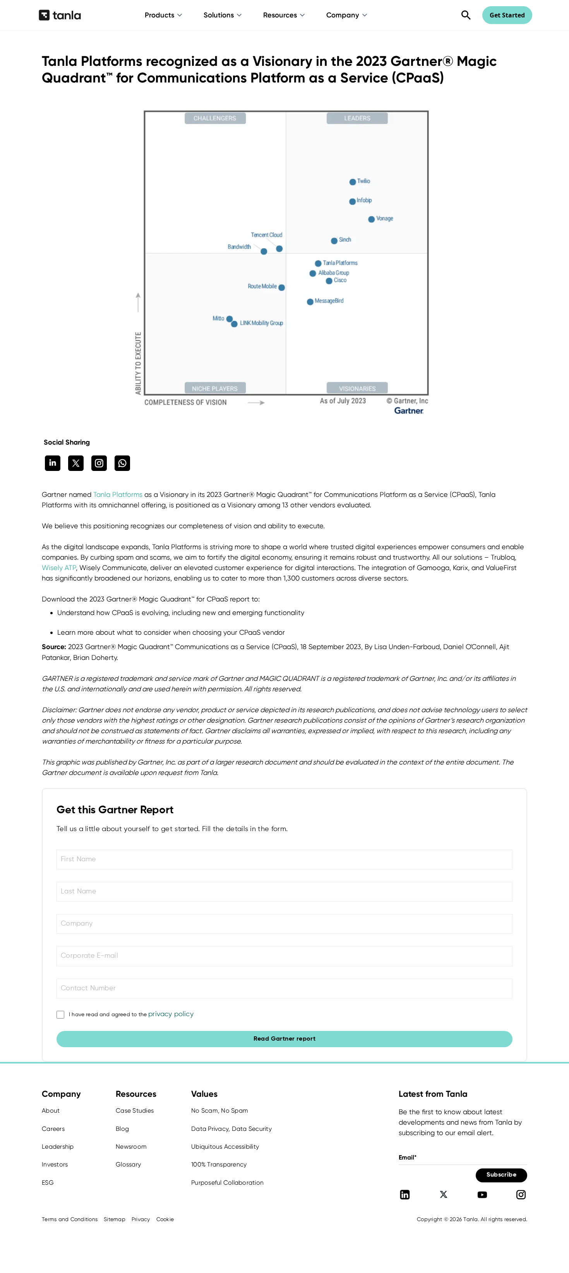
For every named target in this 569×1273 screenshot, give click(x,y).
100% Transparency (219, 1164)
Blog (122, 1128)
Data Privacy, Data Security (231, 1128)
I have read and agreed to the (131, 1014)
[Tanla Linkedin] (405, 1195)
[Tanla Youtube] (482, 1195)
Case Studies (135, 1110)
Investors (55, 1164)
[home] (60, 15)
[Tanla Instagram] (521, 1195)
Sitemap (114, 1219)
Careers (53, 1128)
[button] (164, 15)
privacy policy (170, 1014)
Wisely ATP (59, 567)
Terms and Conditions (70, 1219)
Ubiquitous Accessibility (225, 1146)
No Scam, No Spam (219, 1110)
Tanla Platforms (118, 494)
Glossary (128, 1164)
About (51, 1110)
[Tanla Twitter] (443, 1195)
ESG (48, 1182)
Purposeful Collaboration (227, 1182)
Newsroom (131, 1146)
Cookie (165, 1219)
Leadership (58, 1146)
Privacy (141, 1219)
